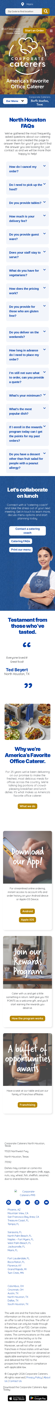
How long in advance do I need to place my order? (24, 355)
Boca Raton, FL (16, 1261)
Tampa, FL (13, 1224)
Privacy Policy (34, 1377)
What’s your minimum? (25, 395)
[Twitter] (27, 1202)
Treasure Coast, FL (18, 1220)
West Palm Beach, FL (19, 1243)
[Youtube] (46, 1202)
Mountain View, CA (18, 1213)
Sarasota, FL (15, 1232)
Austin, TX (13, 1293)
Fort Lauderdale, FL (18, 1258)
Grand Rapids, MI (17, 1269)
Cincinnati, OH (15, 1289)
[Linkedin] (37, 1202)
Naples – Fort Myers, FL (21, 1239)
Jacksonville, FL (16, 1246)
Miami (30, 4)
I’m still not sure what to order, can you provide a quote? (26, 377)
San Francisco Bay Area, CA (23, 1216)
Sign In (4, 29)
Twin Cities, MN (16, 1272)
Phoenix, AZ (14, 1209)
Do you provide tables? (25, 203)
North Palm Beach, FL (20, 1235)
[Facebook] (8, 1202)
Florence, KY (14, 1265)
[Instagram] (18, 1202)
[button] (51, 31)
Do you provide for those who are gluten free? (23, 311)
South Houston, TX (18, 1304)
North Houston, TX (18, 1296)
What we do (27, 806)
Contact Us (15, 1381)
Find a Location (46, 11)
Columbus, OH (16, 1286)
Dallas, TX (13, 1300)
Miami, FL (13, 1250)
